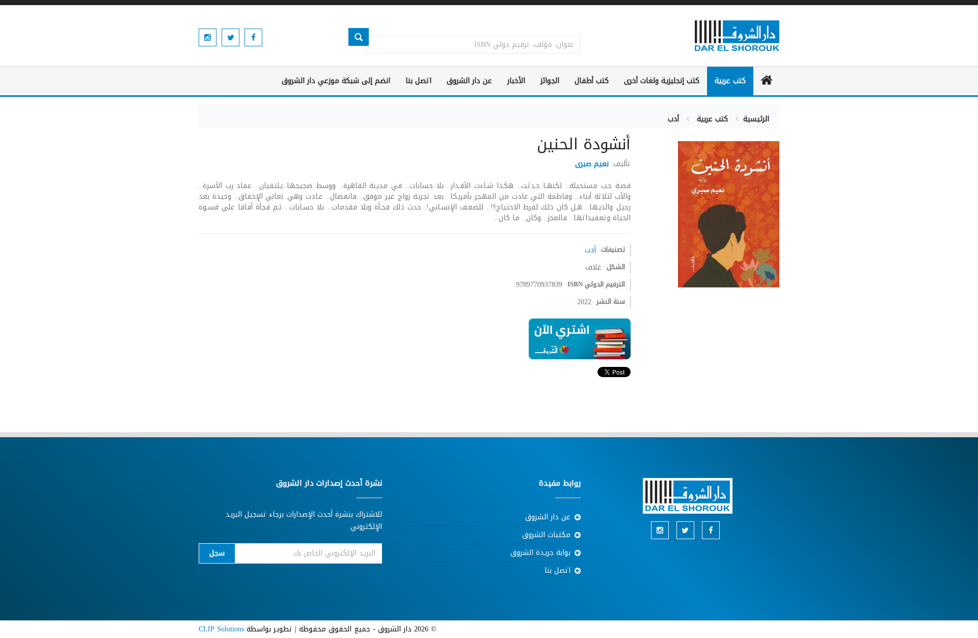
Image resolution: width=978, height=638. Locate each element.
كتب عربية (730, 81)
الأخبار (516, 81)
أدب (673, 119)
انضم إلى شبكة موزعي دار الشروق (336, 81)
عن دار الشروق (469, 81)
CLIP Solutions (221, 629)
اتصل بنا (418, 81)
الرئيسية (756, 119)
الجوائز (549, 81)
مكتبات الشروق (546, 535)
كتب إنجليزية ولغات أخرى (661, 81)
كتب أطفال (592, 81)
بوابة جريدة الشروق (540, 553)
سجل (217, 553)
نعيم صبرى (592, 164)
